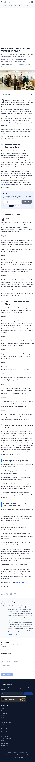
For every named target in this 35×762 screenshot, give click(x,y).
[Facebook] (15, 757)
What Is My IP (4, 745)
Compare (3, 715)
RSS (28, 754)
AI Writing (3, 734)
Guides (15, 5)
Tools (10, 5)
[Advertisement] (17, 27)
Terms (12, 754)
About (2, 720)
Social (6, 5)
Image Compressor (6, 738)
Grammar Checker (6, 731)
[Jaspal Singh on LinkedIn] (22, 634)
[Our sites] (11, 2)
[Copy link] (18, 594)
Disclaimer (17, 754)
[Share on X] (7, 594)
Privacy (8, 754)
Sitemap (24, 754)
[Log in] (29, 2)
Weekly (17, 205)
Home (2, 708)
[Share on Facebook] (11, 594)
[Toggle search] (2, 5)
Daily (11, 205)
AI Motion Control (5, 736)
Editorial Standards (6, 722)
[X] (13, 757)
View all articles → (13, 634)
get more (4, 185)
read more (20, 582)
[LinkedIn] (17, 757)
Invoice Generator (27, 5)
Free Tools (4, 713)
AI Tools (20, 5)
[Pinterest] (22, 757)
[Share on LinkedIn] (15, 594)
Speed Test (4, 743)
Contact (3, 724)
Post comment (7, 674)
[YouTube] (19, 757)
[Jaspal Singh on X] (20, 634)
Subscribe (27, 202)
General (10, 66)
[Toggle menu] (32, 1)
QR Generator (5, 741)
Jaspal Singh (5, 64)
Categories (4, 711)
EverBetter (10, 123)
